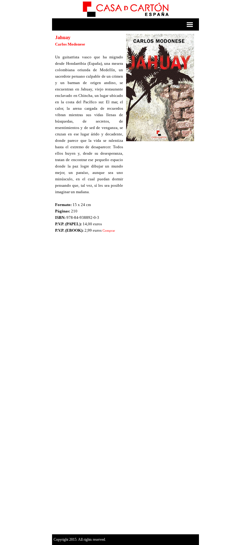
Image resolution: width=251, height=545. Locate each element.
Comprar (109, 230)
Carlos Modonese (70, 44)
